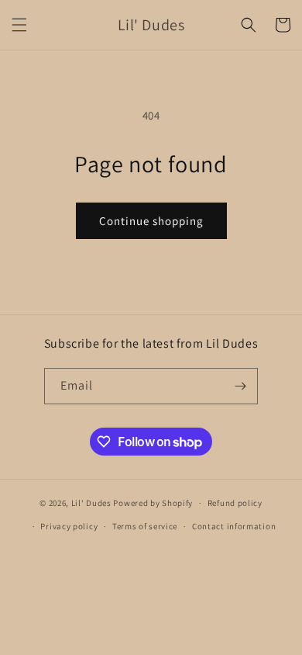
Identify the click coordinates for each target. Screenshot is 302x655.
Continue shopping (151, 220)
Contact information (234, 526)
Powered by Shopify (153, 502)
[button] (19, 25)
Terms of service (144, 526)
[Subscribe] (240, 386)
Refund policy (235, 502)
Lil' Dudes (91, 502)
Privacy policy (69, 526)
